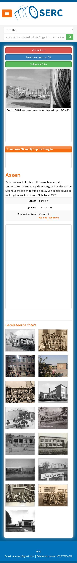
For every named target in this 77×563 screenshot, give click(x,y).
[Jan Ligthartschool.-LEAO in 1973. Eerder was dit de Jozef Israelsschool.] (53, 469)
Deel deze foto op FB (38, 57)
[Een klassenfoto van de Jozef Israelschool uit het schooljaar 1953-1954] (53, 340)
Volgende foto (38, 64)
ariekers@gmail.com (23, 556)
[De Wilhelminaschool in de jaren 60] (20, 366)
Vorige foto (38, 50)
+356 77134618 (64, 556)
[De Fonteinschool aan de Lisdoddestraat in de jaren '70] (53, 366)
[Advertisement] (38, 264)
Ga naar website (49, 217)
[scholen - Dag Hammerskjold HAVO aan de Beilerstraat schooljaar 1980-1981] (20, 495)
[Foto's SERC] (39, 13)
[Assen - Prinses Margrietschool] (53, 418)
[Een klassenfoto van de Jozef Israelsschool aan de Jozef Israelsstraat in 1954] (53, 495)
